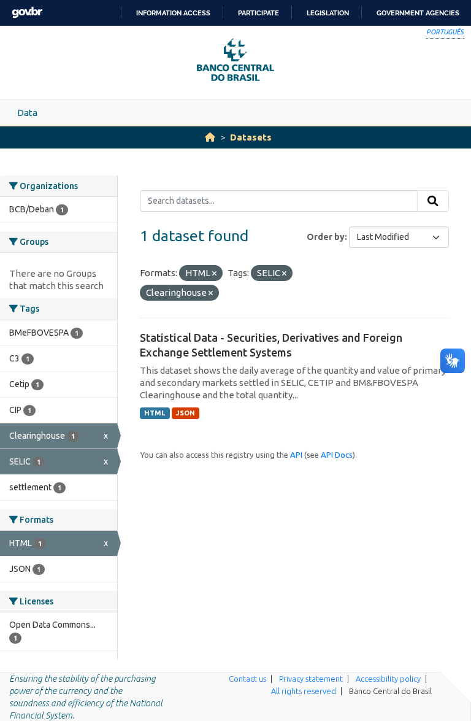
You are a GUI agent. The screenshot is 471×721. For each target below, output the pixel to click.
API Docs (337, 454)
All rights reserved (303, 691)
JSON (185, 413)
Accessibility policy (388, 678)
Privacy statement (311, 678)
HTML (154, 413)
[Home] (210, 137)
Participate (258, 13)
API (296, 454)
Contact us (247, 678)
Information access (173, 13)
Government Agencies (418, 13)
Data (27, 112)
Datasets (251, 137)
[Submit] (433, 201)
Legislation (328, 13)
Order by (326, 237)
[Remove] (214, 273)
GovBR (27, 12)
